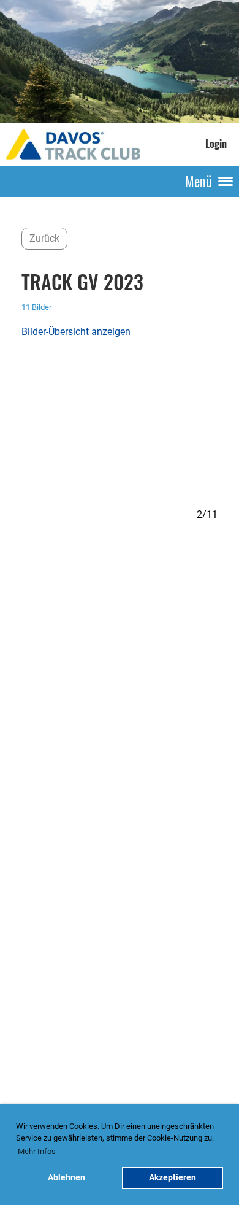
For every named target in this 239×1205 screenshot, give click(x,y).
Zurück (44, 238)
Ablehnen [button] (66, 1177)
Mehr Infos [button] (37, 1151)
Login (216, 143)
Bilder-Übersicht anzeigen (76, 331)
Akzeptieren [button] (172, 1177)
